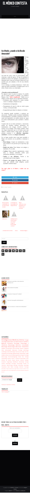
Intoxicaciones (18, 351)
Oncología (4, 341)
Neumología (11, 345)
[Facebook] (6, 250)
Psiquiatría (9, 187)
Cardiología (4, 351)
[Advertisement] (15, 35)
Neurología (4, 346)
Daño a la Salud (14, 341)
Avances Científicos (23, 341)
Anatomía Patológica (24, 360)
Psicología (5, 187)
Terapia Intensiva (15, 360)
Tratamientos (25, 346)
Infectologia (26, 350)
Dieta (3, 350)
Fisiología (27, 356)
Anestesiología (19, 363)
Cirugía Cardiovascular (10, 368)
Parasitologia (26, 365)
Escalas (7, 370)
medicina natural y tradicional (13, 358)
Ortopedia (4, 353)
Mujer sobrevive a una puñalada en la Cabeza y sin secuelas (22, 205)
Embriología (3, 370)
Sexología (27, 361)
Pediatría (3, 348)
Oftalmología (15, 355)
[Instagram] (16, 250)
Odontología (20, 365)
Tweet (15, 177)
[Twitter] (3, 250)
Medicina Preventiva (7, 343)
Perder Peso (21, 356)
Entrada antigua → (24, 230)
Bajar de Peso (25, 351)
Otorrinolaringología (12, 356)
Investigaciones (7, 340)
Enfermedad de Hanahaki (12, 287)
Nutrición (18, 345)
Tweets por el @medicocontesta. (8, 384)
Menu (15, 16)
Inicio (16, 230)
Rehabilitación (15, 361)
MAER (10, 490)
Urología (20, 350)
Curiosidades (25, 345)
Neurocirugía (4, 356)
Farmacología (11, 346)
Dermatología (9, 348)
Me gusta (15, 180)
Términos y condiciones (20, 490)
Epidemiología (16, 353)
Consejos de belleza (22, 368)
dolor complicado (15, 97)
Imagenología (9, 361)
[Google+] (10, 250)
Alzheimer (4, 218)
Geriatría (3, 363)
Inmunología (22, 353)
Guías (9, 370)
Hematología (8, 363)
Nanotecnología (10, 365)
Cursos (27, 368)
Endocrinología (15, 348)
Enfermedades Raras (24, 358)
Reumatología (21, 361)
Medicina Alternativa (17, 370)
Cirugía (27, 340)
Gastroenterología (11, 351)
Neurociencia (9, 355)
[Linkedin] (23, 250)
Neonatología (9, 353)
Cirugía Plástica (16, 368)
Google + (16, 182)
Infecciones (18, 346)
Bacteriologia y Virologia (23, 355)
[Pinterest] (13, 250)
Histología (12, 370)
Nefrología (15, 365)
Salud (8, 341)
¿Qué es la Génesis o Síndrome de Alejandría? (16, 306)
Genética (21, 348)
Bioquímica (4, 361)
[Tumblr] (20, 250)
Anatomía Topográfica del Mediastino (15, 300)
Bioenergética (4, 368)
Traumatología (4, 358)
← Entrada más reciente (7, 230)
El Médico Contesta (15, 3)
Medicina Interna (18, 340)
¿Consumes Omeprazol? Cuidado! (14, 293)
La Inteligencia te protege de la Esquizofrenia (14, 204)
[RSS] (3, 254)
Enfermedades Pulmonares (11, 350)
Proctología (14, 363)
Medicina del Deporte (6, 360)
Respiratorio (23, 370)
